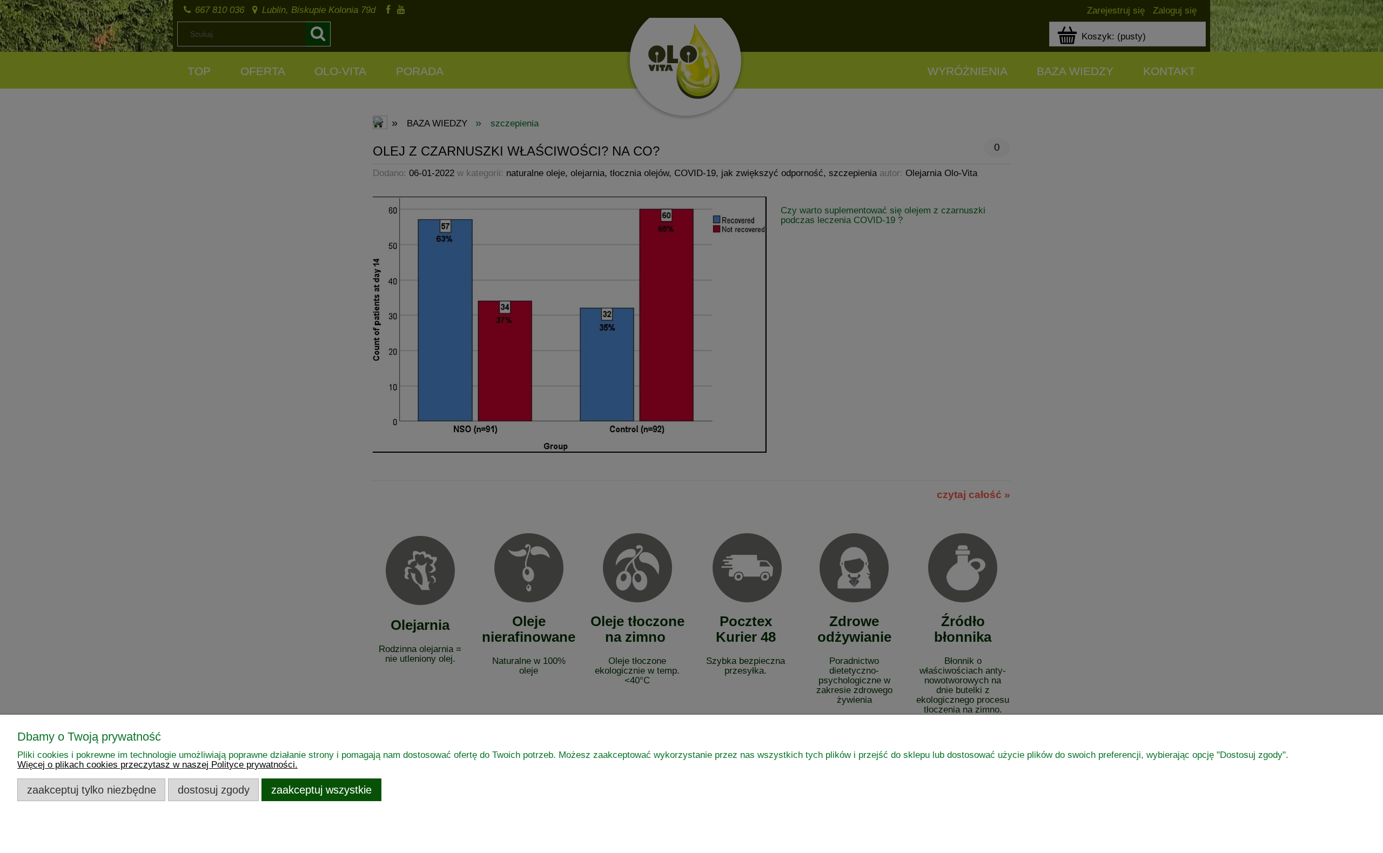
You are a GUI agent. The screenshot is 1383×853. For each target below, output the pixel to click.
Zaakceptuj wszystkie (321, 790)
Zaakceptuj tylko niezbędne (91, 790)
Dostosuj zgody (214, 790)
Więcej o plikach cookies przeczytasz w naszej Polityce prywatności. (157, 765)
